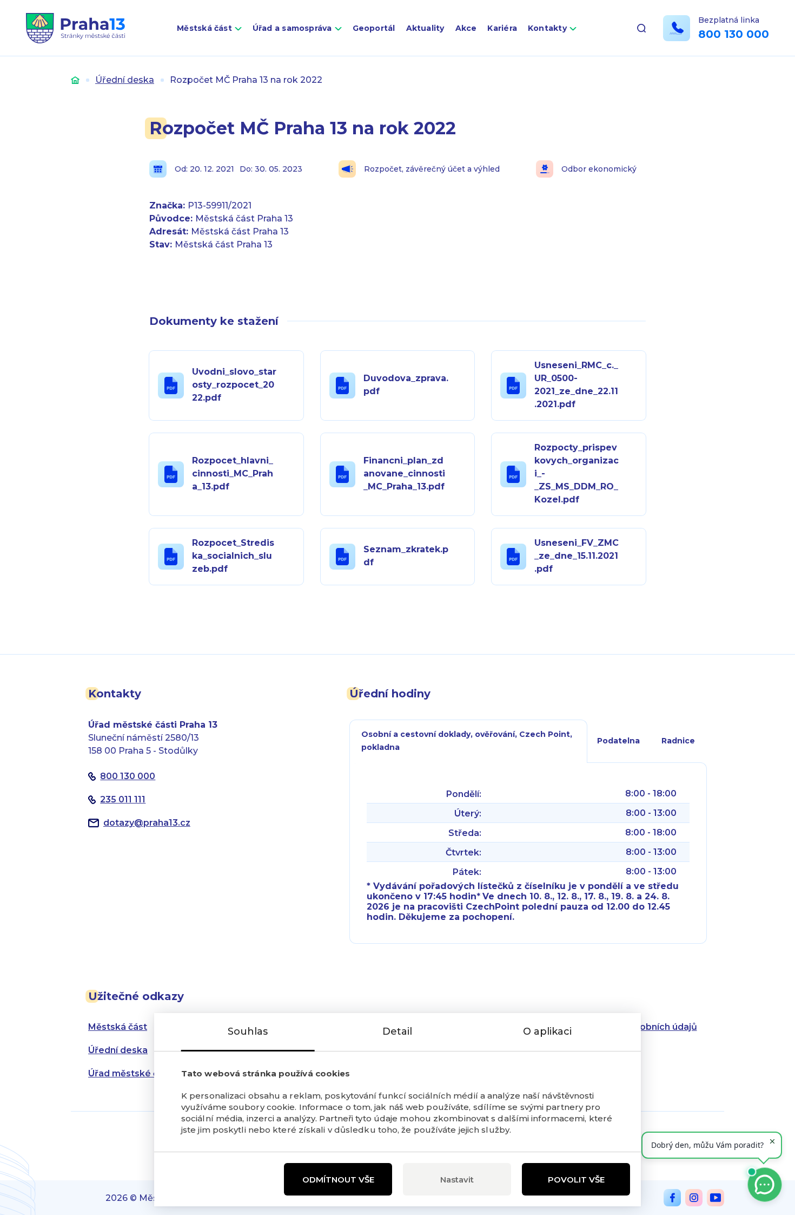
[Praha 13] (75, 28)
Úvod (75, 80)
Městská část (204, 28)
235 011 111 (122, 799)
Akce (466, 28)
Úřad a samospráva (292, 28)
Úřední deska (124, 80)
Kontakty (547, 28)
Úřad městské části (131, 1073)
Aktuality (425, 28)
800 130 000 (733, 34)
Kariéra (502, 28)
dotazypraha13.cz (146, 823)
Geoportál (374, 28)
